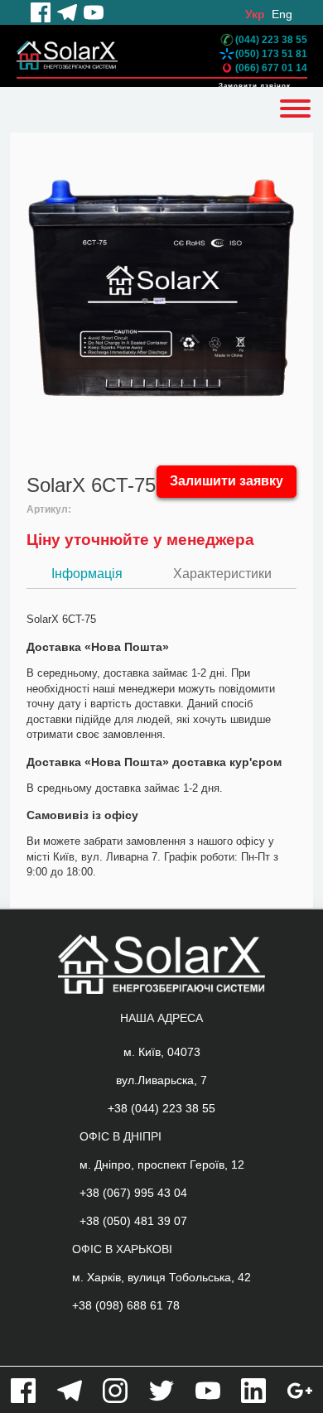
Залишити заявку (226, 481)
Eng (282, 14)
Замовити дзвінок (255, 85)
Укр (255, 14)
